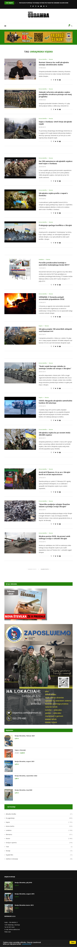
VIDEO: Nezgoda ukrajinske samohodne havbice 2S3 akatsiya (55, 402)
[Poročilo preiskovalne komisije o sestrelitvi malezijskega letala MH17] (20, 269)
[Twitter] (33, 6)
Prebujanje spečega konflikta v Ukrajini (55, 225)
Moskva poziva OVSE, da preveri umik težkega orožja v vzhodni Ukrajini (54, 537)
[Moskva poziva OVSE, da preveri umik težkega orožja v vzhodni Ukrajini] (20, 542)
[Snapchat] (43, 6)
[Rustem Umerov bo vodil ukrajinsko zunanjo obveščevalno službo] (20, 69)
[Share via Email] (60, 80)
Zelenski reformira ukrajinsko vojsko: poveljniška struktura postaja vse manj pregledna (55, 94)
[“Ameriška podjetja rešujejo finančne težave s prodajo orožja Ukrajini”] (20, 510)
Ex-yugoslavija (39, 818)
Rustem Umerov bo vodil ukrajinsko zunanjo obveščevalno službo (54, 63)
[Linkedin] (38, 6)
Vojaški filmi (39, 855)
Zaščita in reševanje (39, 859)
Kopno (41, 326)
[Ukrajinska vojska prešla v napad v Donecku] (20, 199)
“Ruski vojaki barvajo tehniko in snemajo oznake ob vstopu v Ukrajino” (55, 367)
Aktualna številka (39, 814)
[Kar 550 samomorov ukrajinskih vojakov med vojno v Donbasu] (20, 167)
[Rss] (46, 6)
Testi (39, 846)
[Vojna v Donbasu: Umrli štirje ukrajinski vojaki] (20, 128)
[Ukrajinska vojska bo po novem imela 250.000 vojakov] (20, 439)
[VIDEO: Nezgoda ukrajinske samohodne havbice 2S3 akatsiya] (20, 407)
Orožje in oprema (39, 842)
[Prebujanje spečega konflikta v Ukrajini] (20, 231)
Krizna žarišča (43, 59)
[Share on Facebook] (53, 80)
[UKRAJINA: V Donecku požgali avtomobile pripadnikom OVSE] (20, 303)
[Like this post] (51, 80)
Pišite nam (7, 932)
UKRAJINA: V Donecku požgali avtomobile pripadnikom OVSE (51, 298)
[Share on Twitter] (55, 80)
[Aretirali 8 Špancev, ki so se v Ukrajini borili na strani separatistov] (20, 478)
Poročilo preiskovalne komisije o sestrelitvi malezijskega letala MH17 (54, 263)
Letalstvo (41, 259)
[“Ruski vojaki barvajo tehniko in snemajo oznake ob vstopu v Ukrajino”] (20, 372)
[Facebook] (30, 6)
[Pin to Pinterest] (57, 80)
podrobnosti (26, 944)
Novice (51, 59)
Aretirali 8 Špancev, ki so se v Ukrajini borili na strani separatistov (54, 473)
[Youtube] (41, 6)
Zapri (72, 942)
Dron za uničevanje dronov (28, 3)
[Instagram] (35, 6)
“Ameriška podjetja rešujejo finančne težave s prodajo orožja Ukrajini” (54, 505)
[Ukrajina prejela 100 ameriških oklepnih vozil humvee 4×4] (20, 335)
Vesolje (39, 851)
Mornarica (39, 834)
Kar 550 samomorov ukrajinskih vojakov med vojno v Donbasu (55, 162)
